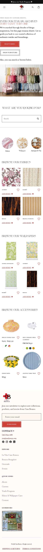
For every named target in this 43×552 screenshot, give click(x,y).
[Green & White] (6, 346)
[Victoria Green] (27, 348)
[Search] (32, 7)
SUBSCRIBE (11, 424)
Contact (5, 500)
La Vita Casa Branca (10, 455)
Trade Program (8, 491)
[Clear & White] (3, 346)
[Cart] (38, 7)
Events (4, 468)
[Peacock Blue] (30, 348)
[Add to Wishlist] (18, 190)
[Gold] (33, 348)
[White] (24, 348)
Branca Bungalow (9, 459)
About (4, 482)
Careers (5, 486)
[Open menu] (4, 7)
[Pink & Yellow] (9, 346)
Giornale (5, 464)
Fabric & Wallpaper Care (12, 495)
